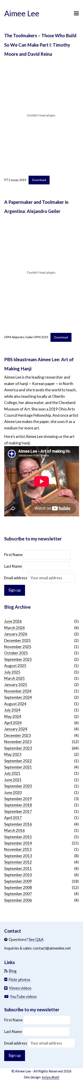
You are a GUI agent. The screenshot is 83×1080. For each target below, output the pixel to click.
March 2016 (14, 830)
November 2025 (17, 646)
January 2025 (15, 684)
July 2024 (12, 710)
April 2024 (13, 722)
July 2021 (12, 773)
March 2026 (14, 627)
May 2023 (12, 754)
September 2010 (18, 874)
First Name (13, 554)
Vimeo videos (20, 988)
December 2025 (17, 640)
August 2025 (15, 665)
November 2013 (17, 849)
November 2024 (17, 691)
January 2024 (15, 729)
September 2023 (18, 748)
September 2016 (18, 824)
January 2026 (15, 634)
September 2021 (18, 767)
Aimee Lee (21, 13)
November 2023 (17, 741)
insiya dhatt (50, 1077)
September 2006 (18, 900)
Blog (13, 971)
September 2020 (18, 786)
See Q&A (36, 939)
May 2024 (12, 716)
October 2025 (16, 653)
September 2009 (18, 881)
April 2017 (13, 817)
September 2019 (18, 798)
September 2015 (18, 837)
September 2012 (18, 862)
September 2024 (18, 697)
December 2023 (17, 735)
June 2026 (13, 621)
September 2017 (18, 811)
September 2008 (18, 887)
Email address (16, 577)
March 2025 (14, 678)
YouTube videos (23, 996)
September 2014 (18, 843)
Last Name (13, 566)
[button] (76, 13)
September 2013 (18, 855)
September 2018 (18, 805)
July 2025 (12, 672)
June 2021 (13, 779)
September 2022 (18, 760)
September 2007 (18, 893)
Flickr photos (19, 979)
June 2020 (13, 792)
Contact (12, 931)
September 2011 (18, 868)
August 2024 (15, 703)
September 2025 (18, 659)
